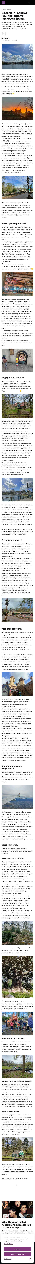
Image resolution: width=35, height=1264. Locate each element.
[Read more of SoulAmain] (4, 33)
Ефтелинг (5, 1174)
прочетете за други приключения (14, 1172)
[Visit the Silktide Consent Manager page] (30, 1259)
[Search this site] (29, 2)
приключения (6, 9)
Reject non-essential (17, 1254)
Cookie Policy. (8, 1244)
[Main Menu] (32, 2)
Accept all (17, 1249)
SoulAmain (6, 38)
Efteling (17, 126)
